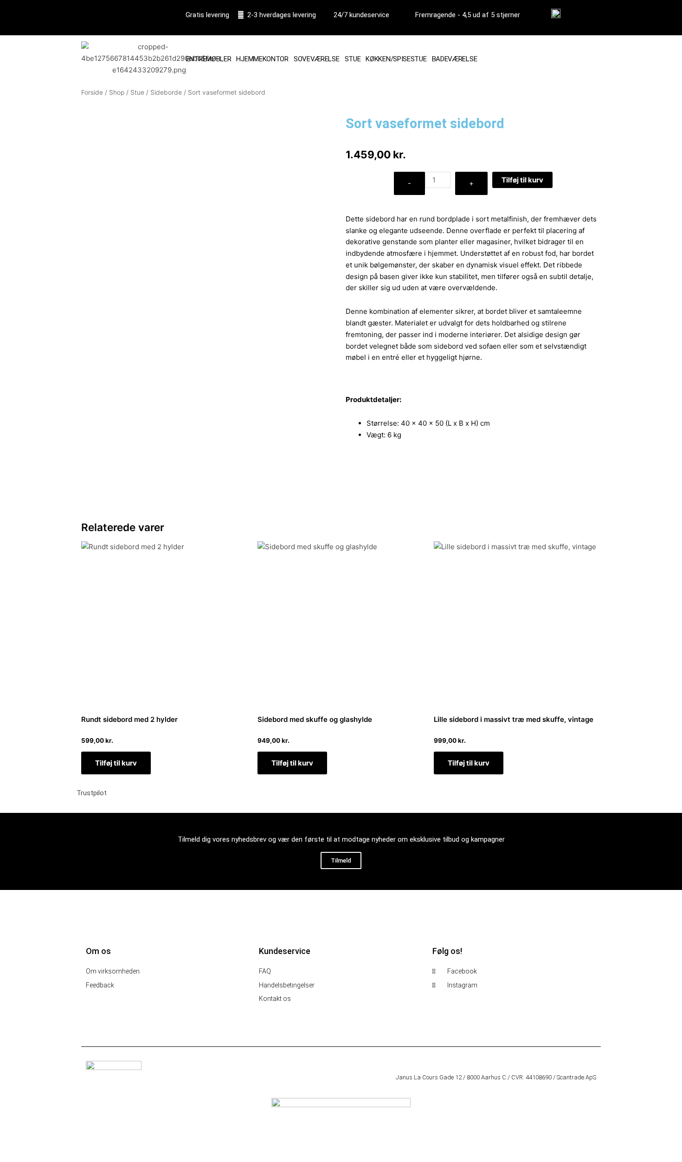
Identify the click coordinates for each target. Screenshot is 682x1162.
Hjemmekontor (262, 59)
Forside (92, 92)
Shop (116, 92)
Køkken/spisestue (396, 59)
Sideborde (166, 92)
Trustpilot (92, 793)
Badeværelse (454, 59)
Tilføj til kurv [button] (116, 763)
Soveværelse (317, 59)
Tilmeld (341, 860)
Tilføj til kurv (522, 179)
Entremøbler (209, 59)
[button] (587, 59)
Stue (353, 59)
